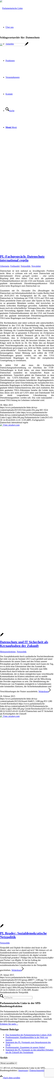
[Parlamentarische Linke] (11, 8)
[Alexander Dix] (14, 45)
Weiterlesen (43, 691)
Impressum (23, 1070)
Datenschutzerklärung (39, 1070)
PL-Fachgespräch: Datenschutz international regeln (22, 258)
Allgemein (4, 266)
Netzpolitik (25, 266)
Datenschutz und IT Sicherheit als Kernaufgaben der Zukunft (24, 644)
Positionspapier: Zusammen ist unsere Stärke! (25, 1047)
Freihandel (15, 266)
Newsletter (36, 266)
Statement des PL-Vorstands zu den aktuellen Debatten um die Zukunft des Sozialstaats (29, 1051)
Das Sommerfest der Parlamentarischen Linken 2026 (29, 1035)
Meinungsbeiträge (8, 651)
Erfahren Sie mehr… (9, 1024)
